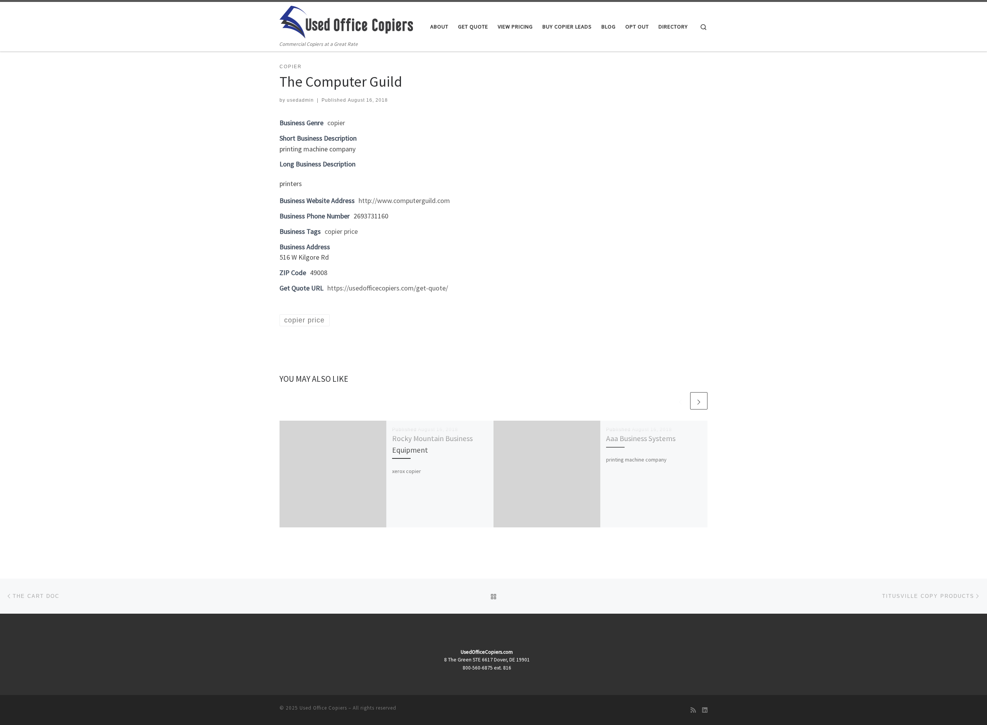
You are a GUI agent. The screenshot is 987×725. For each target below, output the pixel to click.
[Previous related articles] (680, 400)
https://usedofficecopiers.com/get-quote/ (387, 288)
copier (336, 122)
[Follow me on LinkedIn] (704, 710)
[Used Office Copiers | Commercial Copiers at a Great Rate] (346, 20)
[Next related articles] (698, 400)
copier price (341, 231)
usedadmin (300, 100)
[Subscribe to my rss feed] (693, 710)
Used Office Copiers (323, 708)
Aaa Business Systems (640, 438)
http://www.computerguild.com (404, 200)
